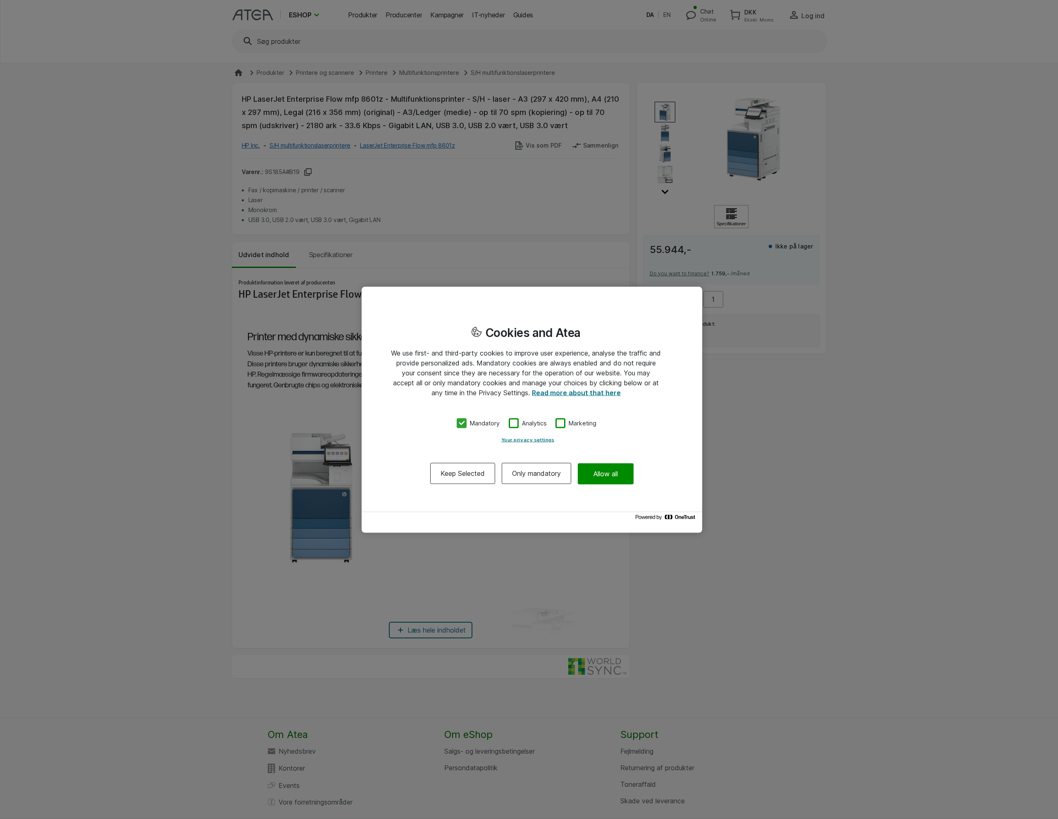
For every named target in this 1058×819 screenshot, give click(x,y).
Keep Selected (463, 473)
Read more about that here (576, 392)
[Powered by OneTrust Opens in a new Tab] (666, 519)
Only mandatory (536, 473)
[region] (532, 409)
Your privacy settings (528, 440)
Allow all (605, 473)
